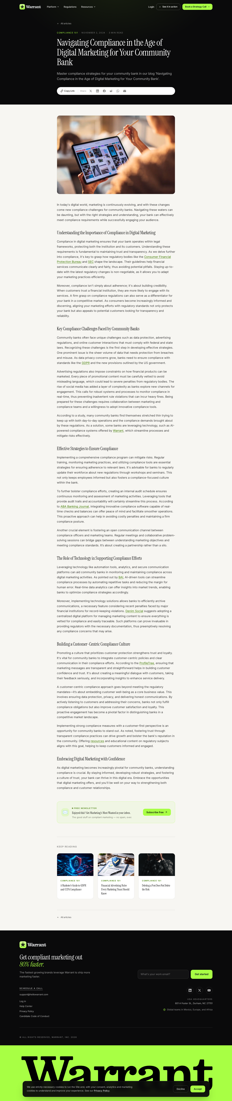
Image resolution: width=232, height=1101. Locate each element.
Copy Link (69, 90)
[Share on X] (90, 91)
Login (151, 6)
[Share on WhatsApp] (118, 91)
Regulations (70, 6)
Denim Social (134, 611)
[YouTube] (209, 990)
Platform (51, 6)
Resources (87, 6)
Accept (198, 1089)
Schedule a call (31, 988)
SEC (91, 261)
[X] (199, 990)
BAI (121, 577)
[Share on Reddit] (111, 91)
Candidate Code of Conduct (34, 1016)
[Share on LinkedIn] (97, 91)
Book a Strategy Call (195, 6)
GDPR (86, 363)
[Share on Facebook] (104, 91)
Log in (23, 1001)
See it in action (169, 6)
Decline (181, 1089)
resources (97, 741)
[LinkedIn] (190, 990)
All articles (66, 23)
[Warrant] (30, 7)
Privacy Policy (27, 1011)
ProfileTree (146, 663)
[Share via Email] (124, 91)
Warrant (118, 430)
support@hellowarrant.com (34, 994)
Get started (201, 974)
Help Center (26, 1006)
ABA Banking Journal (74, 506)
